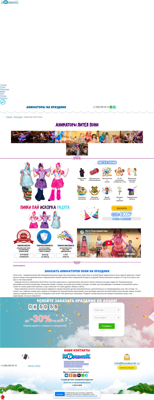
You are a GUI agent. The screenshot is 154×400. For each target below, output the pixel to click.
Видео (73, 364)
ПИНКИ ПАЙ (29, 207)
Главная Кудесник (69, 362)
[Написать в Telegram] (114, 107)
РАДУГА (63, 207)
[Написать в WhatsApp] (111, 107)
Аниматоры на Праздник (46, 107)
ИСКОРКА (48, 207)
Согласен (60, 394)
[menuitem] (9, 2)
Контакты (67, 366)
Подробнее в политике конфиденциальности (81, 396)
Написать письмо (127, 367)
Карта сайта (78, 366)
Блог (81, 364)
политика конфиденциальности (77, 382)
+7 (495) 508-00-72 (101, 107)
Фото (77, 364)
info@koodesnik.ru (127, 363)
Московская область (76, 369)
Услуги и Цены (79, 362)
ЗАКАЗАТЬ (122, 208)
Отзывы (86, 364)
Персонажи (67, 364)
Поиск (72, 366)
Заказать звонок (34, 366)
